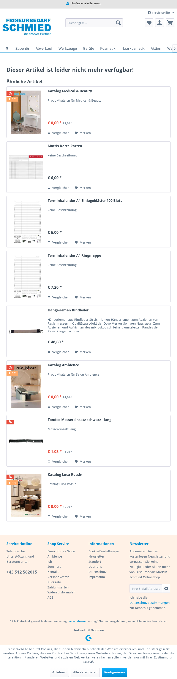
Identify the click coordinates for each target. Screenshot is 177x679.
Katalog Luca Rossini (66, 474)
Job (49, 561)
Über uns (95, 566)
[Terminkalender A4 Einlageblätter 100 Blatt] (26, 221)
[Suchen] (118, 22)
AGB (50, 597)
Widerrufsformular (61, 592)
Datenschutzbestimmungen (150, 603)
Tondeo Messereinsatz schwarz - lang (79, 420)
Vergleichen (60, 133)
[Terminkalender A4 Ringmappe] (26, 276)
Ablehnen (59, 672)
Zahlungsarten (58, 587)
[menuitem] (94, 22)
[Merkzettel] (149, 22)
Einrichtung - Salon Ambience (61, 553)
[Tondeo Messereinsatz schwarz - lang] (26, 441)
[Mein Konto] (159, 22)
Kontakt (53, 572)
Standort (94, 561)
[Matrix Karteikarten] (26, 167)
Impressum (96, 577)
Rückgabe (54, 582)
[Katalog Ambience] (26, 386)
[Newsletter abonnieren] (166, 588)
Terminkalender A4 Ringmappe (74, 255)
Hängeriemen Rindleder (68, 310)
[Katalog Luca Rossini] (26, 495)
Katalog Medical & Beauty (70, 91)
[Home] (7, 48)
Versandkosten (58, 577)
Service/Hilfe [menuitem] (161, 13)
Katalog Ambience (63, 365)
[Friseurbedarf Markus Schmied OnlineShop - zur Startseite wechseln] (26, 30)
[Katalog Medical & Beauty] (26, 112)
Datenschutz (97, 572)
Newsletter (96, 556)
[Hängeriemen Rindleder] (26, 331)
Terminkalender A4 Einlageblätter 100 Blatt (85, 200)
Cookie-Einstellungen (103, 551)
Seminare (54, 566)
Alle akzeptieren (85, 672)
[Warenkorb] (170, 22)
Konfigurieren (114, 672)
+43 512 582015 (21, 572)
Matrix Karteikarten (65, 146)
